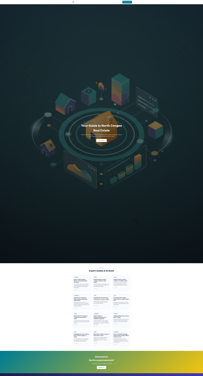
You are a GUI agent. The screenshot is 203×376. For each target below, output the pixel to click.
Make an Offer (101, 367)
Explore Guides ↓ (101, 140)
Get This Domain (127, 2)
